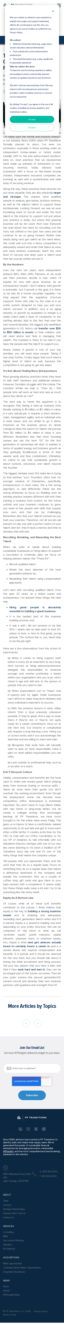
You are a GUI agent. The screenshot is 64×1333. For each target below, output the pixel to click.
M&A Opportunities (12, 1263)
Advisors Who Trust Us (14, 1213)
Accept (32, 119)
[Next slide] (38, 1023)
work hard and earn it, (32, 969)
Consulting (8, 1232)
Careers (7, 1205)
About (7, 1194)
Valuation (7, 1244)
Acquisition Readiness (14, 1271)
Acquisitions (11, 1257)
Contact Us (8, 1217)
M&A (5, 1236)
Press (6, 1286)
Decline (32, 127)
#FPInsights (8, 1151)
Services (8, 1226)
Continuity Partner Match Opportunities (22, 1267)
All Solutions (9, 1248)
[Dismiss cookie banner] (53, 12)
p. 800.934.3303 (49, 1171)
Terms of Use (9, 1314)
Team (5, 1200)
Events (6, 1290)
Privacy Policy (41, 1311)
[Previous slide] (26, 1023)
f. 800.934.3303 (48, 1176)
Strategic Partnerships (14, 1209)
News (6, 1280)
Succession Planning (13, 1240)
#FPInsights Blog (11, 1294)
